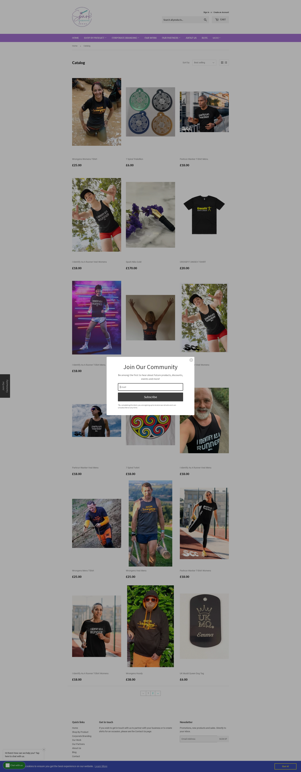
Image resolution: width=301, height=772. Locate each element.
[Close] (191, 360)
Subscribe (150, 397)
